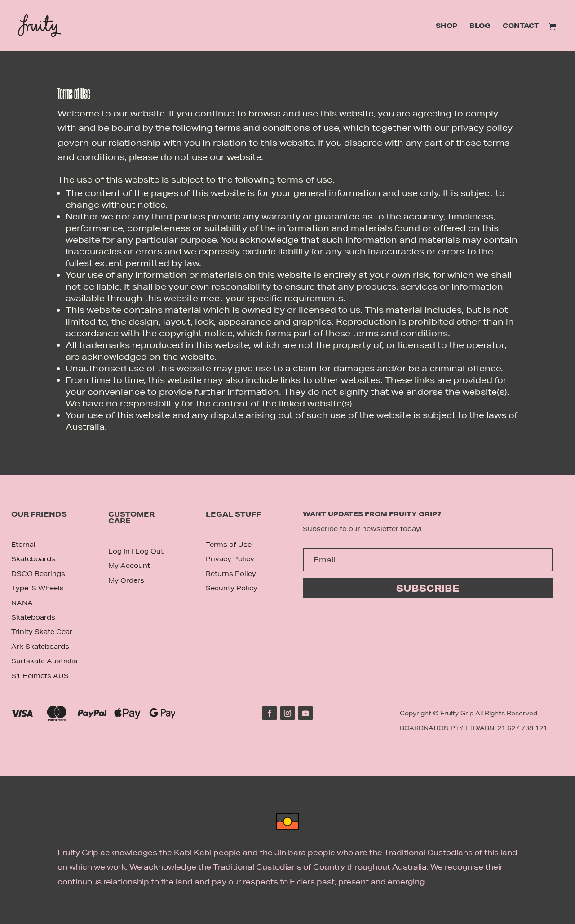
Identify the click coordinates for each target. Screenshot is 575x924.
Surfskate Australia (44, 661)
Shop (446, 26)
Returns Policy (231, 574)
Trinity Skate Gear (41, 632)
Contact (521, 26)
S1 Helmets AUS (40, 676)
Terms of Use (229, 544)
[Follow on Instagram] (287, 713)
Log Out (149, 551)
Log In (119, 551)
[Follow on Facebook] (269, 713)
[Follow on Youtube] (305, 713)
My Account (129, 566)
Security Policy (231, 588)
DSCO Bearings (38, 574)
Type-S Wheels (37, 588)
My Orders (126, 580)
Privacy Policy (230, 559)
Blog (480, 26)
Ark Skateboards (40, 647)
